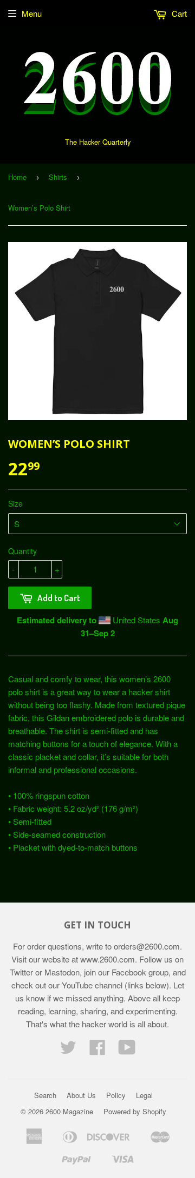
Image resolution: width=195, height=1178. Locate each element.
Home (17, 177)
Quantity (22, 551)
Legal (144, 1095)
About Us (81, 1095)
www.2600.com (107, 959)
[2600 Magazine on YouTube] (127, 1050)
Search (45, 1095)
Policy (116, 1095)
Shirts (58, 177)
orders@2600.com (147, 946)
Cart (178, 13)
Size (15, 503)
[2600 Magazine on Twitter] (68, 1050)
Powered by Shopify (134, 1111)
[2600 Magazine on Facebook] (97, 1050)
